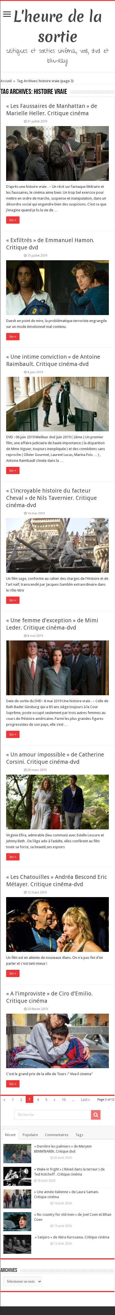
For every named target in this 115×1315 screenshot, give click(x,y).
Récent (10, 1135)
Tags (79, 1135)
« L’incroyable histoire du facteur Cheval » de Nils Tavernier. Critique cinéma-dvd (51, 498)
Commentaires (56, 1135)
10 (64, 1100)
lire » (12, 220)
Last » (85, 1100)
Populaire (30, 1135)
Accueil (7, 81)
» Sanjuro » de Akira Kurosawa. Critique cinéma (71, 1237)
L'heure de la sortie (57, 26)
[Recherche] (95, 1115)
